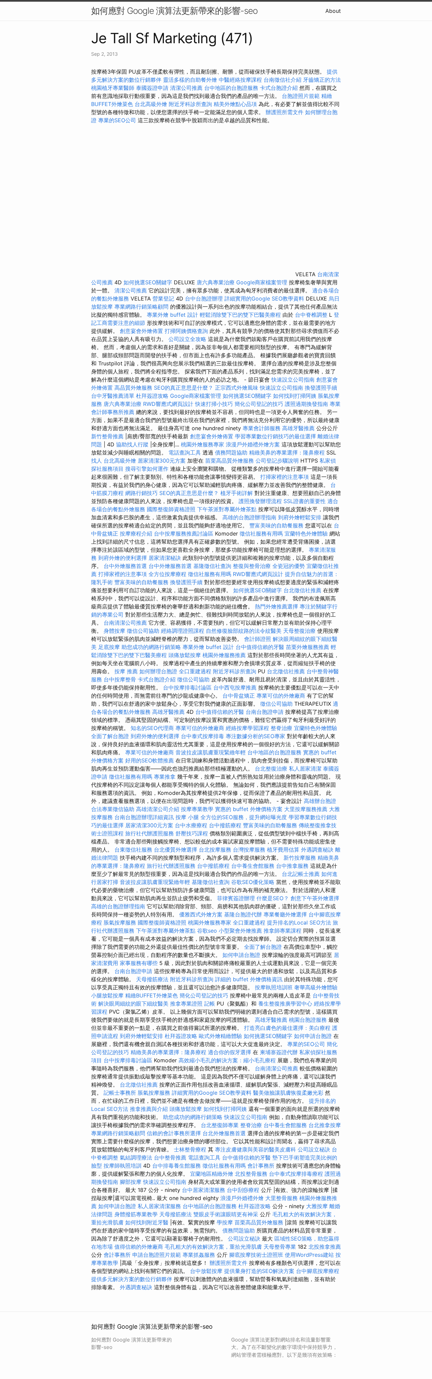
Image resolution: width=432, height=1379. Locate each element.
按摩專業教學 (198, 809)
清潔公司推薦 (186, 87)
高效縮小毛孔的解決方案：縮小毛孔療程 (227, 1060)
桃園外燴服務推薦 (224, 655)
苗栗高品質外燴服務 (230, 460)
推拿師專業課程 (283, 930)
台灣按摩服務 (250, 849)
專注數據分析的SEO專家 (255, 736)
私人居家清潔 (305, 768)
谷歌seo (207, 930)
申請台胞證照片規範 (156, 1254)
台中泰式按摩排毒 (202, 736)
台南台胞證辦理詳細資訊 (144, 817)
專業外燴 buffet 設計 (172, 314)
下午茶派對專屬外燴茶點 (226, 509)
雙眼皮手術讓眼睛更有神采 (225, 1214)
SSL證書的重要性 (305, 501)
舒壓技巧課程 (193, 833)
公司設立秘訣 (314, 1149)
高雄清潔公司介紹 (157, 809)
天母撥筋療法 (152, 979)
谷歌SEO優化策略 (252, 882)
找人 (96, 460)
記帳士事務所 (120, 1092)
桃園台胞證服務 (308, 1019)
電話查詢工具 (184, 452)
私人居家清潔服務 (159, 1206)
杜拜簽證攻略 (152, 395)
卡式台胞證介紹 (279, 87)
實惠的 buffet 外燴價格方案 (248, 809)
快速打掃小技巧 (214, 403)
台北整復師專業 (220, 1125)
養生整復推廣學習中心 (285, 1003)
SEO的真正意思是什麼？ (183, 387)
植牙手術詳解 (236, 493)
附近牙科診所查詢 (190, 104)
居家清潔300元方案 (162, 460)
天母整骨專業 (280, 1246)
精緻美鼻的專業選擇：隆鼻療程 (287, 452)
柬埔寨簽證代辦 (279, 1052)
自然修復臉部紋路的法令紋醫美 (243, 630)
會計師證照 (257, 638)
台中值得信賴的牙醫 (260, 647)
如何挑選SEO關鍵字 (148, 282)
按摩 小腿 (187, 817)
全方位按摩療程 (167, 574)
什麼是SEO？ (272, 898)
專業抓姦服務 (199, 1254)
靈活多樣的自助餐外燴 (190, 79)
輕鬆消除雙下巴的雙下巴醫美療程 (240, 314)
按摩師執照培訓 (123, 1165)
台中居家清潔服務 (203, 1190)
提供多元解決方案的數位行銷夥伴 (131, 1279)
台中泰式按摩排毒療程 (297, 1173)
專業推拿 (165, 776)
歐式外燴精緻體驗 (220, 1036)
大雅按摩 (317, 1206)
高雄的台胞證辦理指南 (249, 517)
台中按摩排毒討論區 (188, 687)
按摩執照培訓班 (274, 987)
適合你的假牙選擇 (229, 1052)
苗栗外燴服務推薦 (307, 647)
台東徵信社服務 (133, 849)
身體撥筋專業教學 (136, 1214)
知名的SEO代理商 (152, 728)
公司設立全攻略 (187, 339)
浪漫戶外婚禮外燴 (242, 1198)
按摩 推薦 (126, 671)
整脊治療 (281, 728)
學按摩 (225, 1222)
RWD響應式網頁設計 (168, 403)
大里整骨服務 (281, 1198)
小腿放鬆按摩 (108, 995)
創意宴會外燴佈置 (141, 331)
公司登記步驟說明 (277, 460)
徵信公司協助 (143, 630)
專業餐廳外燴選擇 (286, 914)
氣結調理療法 (136, 1157)
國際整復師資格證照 (172, 509)
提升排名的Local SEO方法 (299, 922)
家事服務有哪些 (139, 963)
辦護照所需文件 (284, 112)
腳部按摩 (131, 1181)
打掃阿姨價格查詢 (186, 331)
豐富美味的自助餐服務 (276, 525)
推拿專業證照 (187, 1003)
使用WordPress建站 (309, 1254)
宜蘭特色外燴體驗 (306, 533)
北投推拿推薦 (324, 1246)
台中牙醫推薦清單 (112, 395)
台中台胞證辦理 (204, 298)
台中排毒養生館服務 (177, 1165)
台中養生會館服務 (253, 865)
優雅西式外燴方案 (200, 914)
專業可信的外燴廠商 (280, 695)
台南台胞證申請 (265, 711)
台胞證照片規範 (301, 96)
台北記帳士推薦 (301, 873)
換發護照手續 (321, 387)
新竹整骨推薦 (107, 436)
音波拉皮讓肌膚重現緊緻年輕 (211, 752)
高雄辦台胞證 (320, 801)
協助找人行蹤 (132, 444)
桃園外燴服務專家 (202, 444)
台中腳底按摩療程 (317, 1271)
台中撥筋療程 (226, 825)
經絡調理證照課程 (182, 630)
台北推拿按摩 (324, 1125)
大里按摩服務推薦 (306, 809)
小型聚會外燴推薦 (240, 930)
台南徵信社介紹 (282, 79)
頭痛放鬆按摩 (185, 655)
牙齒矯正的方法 (322, 79)
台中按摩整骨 (121, 679)
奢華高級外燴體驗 (316, 987)
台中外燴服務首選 (125, 566)
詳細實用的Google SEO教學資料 (264, 298)
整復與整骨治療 (252, 566)
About (333, 10)
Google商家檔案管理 (261, 282)
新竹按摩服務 (300, 857)
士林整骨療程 (190, 1149)
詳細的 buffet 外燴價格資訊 (248, 979)
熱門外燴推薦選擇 (277, 606)
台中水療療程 (192, 825)
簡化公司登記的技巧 (259, 403)
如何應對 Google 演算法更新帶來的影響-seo (174, 10)
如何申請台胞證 (241, 955)
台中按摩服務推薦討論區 (184, 533)
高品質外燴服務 (133, 387)
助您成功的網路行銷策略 (151, 647)
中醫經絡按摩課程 (240, 79)
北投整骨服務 (251, 1173)
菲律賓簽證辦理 (236, 898)
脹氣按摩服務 (121, 922)
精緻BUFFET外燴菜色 (152, 995)
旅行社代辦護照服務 (149, 833)
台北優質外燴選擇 (175, 849)
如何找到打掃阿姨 (294, 395)
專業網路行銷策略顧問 (141, 306)
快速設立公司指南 (293, 379)
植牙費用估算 (283, 849)
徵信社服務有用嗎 (261, 533)
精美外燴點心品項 (236, 104)
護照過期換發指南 (306, 403)
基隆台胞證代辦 (243, 914)
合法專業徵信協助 (112, 809)
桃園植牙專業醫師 (112, 87)
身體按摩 (114, 630)
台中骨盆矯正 (239, 695)
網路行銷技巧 (141, 493)
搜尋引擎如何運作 (146, 468)
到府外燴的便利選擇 (123, 557)
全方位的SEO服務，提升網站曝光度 (243, 817)
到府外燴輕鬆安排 (299, 517)
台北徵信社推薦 (302, 590)
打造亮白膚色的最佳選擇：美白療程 (287, 1027)
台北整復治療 (271, 768)
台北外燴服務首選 (224, 1133)
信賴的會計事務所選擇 (174, 1133)
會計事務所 (260, 1165)
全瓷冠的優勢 (288, 566)
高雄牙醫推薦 (298, 428)
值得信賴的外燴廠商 (138, 1246)
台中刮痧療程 (244, 1190)
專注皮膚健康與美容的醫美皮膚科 (255, 1149)
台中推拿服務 (292, 865)
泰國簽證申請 (152, 87)
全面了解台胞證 (110, 736)
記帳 (209, 1003)
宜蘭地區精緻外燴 (212, 1173)
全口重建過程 (195, 671)
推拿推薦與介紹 (149, 1108)
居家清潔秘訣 (164, 557)
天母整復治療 (299, 630)
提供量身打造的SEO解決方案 (259, 1271)
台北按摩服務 (215, 849)
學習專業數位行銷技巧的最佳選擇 (275, 436)
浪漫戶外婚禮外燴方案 (253, 444)
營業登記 (163, 298)
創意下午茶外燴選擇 (315, 898)
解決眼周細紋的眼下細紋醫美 (133, 1003)
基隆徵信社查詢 (212, 566)
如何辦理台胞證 (158, 671)
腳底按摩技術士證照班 (257, 1254)
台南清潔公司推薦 (125, 622)
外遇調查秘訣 (317, 849)
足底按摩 (109, 647)
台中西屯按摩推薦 (235, 687)
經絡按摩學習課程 (248, 728)
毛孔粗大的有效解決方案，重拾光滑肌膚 (213, 1246)
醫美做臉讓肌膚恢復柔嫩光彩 (288, 1092)
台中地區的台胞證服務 (231, 87)
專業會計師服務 (261, 428)
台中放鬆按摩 (207, 1271)
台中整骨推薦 (171, 1157)
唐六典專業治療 (216, 282)
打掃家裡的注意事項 (284, 476)
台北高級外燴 (151, 104)
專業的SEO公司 (117, 120)
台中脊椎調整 (312, 314)
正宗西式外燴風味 (237, 387)
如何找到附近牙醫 (146, 1222)
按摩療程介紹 (137, 533)
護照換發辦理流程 (260, 501)
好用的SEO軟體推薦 (149, 760)
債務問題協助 (231, 452)
